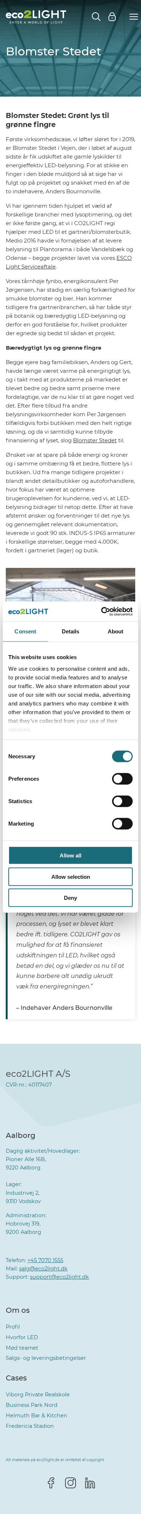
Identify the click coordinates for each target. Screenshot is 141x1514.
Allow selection (70, 876)
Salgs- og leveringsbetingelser (46, 1358)
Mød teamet (22, 1348)
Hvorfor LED (22, 1337)
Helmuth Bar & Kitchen (36, 1415)
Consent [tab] (25, 631)
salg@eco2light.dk (43, 1268)
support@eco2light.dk (59, 1277)
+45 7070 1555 (45, 1260)
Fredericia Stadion (30, 1426)
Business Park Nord (31, 1405)
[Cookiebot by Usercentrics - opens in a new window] (101, 611)
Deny (70, 898)
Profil (13, 1327)
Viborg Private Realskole (38, 1394)
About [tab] (116, 631)
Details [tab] (71, 631)
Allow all (70, 855)
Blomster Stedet (95, 440)
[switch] (122, 779)
